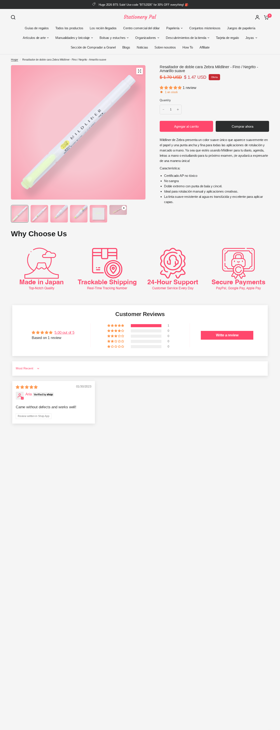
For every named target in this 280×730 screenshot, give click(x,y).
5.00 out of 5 (64, 332)
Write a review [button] (227, 335)
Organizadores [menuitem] (145, 38)
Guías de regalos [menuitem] (37, 28)
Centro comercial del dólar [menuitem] (141, 28)
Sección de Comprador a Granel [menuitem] (93, 47)
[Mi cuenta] (257, 17)
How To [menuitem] (187, 47)
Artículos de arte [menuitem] (34, 38)
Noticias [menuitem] (142, 47)
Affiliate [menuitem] (204, 47)
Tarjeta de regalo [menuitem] (227, 38)
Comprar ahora (242, 126)
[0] (265, 17)
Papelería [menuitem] (172, 28)
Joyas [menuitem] (249, 38)
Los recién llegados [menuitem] (103, 28)
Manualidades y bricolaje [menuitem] (72, 38)
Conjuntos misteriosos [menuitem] (204, 28)
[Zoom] (139, 71)
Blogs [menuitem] (126, 47)
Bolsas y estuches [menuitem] (112, 38)
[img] (27, 387)
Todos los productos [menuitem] (69, 28)
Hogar (14, 59)
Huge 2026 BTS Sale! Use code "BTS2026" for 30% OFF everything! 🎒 (143, 4)
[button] (171, 88)
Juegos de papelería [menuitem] (241, 28)
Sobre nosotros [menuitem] (165, 47)
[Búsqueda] (14, 17)
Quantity (165, 100)
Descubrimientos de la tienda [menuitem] (186, 38)
